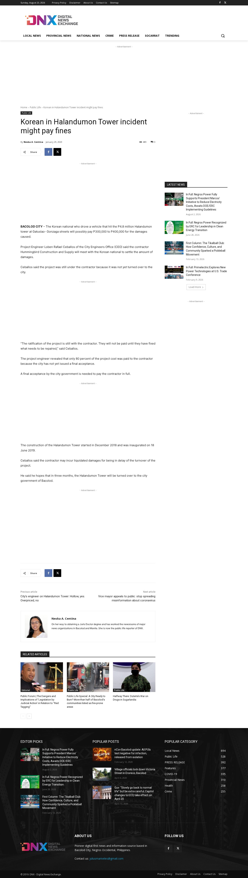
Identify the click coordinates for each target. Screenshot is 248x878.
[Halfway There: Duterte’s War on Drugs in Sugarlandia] (134, 677)
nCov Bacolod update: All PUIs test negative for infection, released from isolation (133, 753)
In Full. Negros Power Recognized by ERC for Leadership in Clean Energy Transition (206, 226)
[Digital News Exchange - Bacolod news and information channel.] (52, 20)
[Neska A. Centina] (36, 626)
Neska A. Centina (33, 141)
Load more (195, 287)
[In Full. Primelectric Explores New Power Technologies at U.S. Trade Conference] (174, 272)
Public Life (35, 107)
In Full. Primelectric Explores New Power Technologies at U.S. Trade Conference (206, 271)
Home (24, 107)
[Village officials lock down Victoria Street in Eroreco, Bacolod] (102, 774)
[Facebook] (220, 3)
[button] (222, 35)
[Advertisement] (153, 19)
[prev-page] (23, 716)
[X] (225, 3)
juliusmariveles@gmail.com (106, 858)
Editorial (26, 690)
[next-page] (29, 716)
